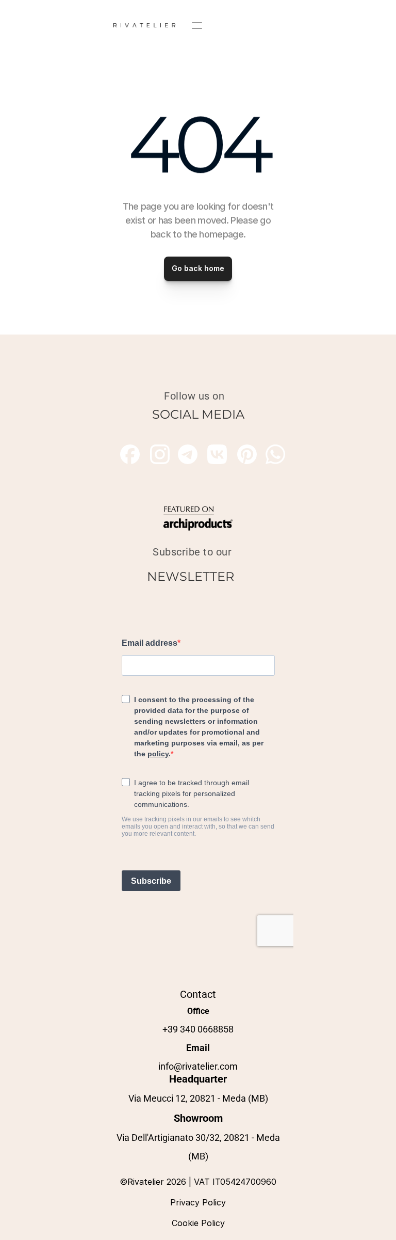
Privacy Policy (198, 1202)
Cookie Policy (198, 1223)
